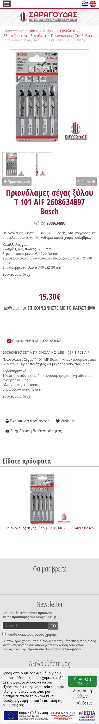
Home (33, 30)
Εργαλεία (67, 30)
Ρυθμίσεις (82, 703)
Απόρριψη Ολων (82, 693)
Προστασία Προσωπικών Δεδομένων (54, 649)
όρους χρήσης (45, 634)
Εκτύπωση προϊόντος (29, 421)
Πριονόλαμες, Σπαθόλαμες (73, 35)
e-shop (49, 30)
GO (53, 626)
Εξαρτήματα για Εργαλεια (25, 35)
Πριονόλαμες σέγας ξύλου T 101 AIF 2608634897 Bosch (49, 528)
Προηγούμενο (18, 181)
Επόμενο (84, 181)
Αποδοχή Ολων (82, 681)
